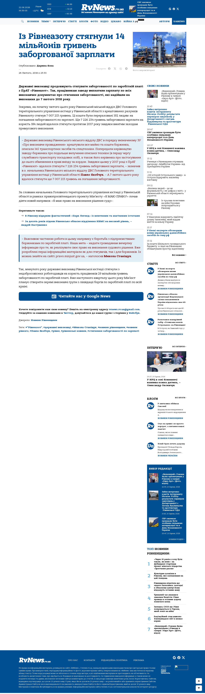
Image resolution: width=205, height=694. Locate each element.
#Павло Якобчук (40, 331)
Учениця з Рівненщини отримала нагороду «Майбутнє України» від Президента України (166, 164)
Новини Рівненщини (44, 320)
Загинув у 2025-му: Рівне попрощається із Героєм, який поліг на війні (167, 609)
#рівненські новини (73, 331)
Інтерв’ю (59, 21)
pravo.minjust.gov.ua (70, 256)
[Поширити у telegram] (126, 69)
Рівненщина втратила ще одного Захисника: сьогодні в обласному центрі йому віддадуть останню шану (168, 586)
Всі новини (179, 255)
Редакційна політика (114, 660)
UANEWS (179, 21)
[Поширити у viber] (120, 69)
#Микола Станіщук (84, 327)
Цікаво (116, 21)
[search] (22, 21)
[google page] (170, 9)
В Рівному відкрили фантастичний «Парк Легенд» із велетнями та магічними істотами (82, 215)
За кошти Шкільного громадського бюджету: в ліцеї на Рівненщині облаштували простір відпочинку (166, 246)
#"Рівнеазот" (34, 327)
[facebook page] (174, 9)
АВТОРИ (164, 21)
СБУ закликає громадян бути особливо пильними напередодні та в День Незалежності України (147, 9)
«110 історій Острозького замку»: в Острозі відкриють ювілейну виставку (166, 177)
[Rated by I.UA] (181, 667)
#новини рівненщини (111, 327)
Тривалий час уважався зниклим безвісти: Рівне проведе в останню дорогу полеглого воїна (167, 598)
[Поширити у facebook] (109, 69)
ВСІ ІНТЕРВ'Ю (179, 347)
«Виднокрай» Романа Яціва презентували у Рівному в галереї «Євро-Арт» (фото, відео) (173, 96)
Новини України (167, 456)
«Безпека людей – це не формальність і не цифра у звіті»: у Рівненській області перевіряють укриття (166, 192)
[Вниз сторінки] (199, 688)
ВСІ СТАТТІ (180, 263)
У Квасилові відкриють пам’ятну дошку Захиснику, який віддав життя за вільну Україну (165, 219)
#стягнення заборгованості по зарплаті (113, 331)
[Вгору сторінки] (199, 681)
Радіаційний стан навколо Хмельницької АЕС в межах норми (168, 618)
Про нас (73, 660)
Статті (72, 21)
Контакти (89, 660)
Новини (33, 21)
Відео (104, 21)
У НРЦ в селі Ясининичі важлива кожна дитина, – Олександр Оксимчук (166, 151)
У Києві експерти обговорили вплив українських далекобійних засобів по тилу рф (166, 233)
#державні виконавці (57, 327)
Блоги (83, 21)
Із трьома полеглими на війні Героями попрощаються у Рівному (172, 204)
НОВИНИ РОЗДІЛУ (176, 539)
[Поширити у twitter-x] (115, 69)
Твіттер (68, 313)
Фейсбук (134, 313)
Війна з (134, 21)
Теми (45, 21)
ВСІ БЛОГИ (180, 398)
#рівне (55, 331)
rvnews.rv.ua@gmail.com (124, 309)
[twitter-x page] (178, 9)
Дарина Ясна (45, 65)
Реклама (138, 660)
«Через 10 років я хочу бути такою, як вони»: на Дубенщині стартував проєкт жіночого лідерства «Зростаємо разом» (168, 564)
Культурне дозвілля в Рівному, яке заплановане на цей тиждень (168, 575)
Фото (94, 21)
